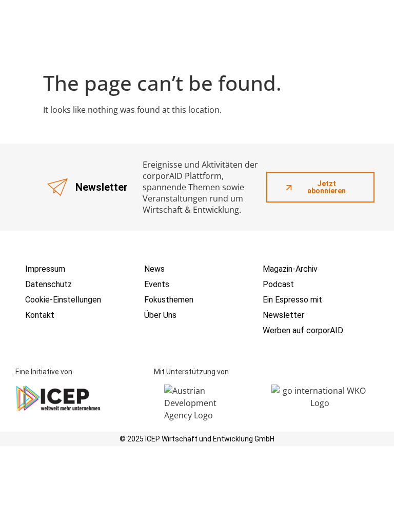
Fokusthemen (168, 300)
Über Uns (160, 315)
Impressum (45, 269)
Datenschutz (48, 284)
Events (156, 284)
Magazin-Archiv (290, 269)
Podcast (278, 284)
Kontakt (39, 315)
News (154, 269)
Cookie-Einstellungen (63, 300)
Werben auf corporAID (303, 330)
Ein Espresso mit (292, 300)
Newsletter (283, 315)
